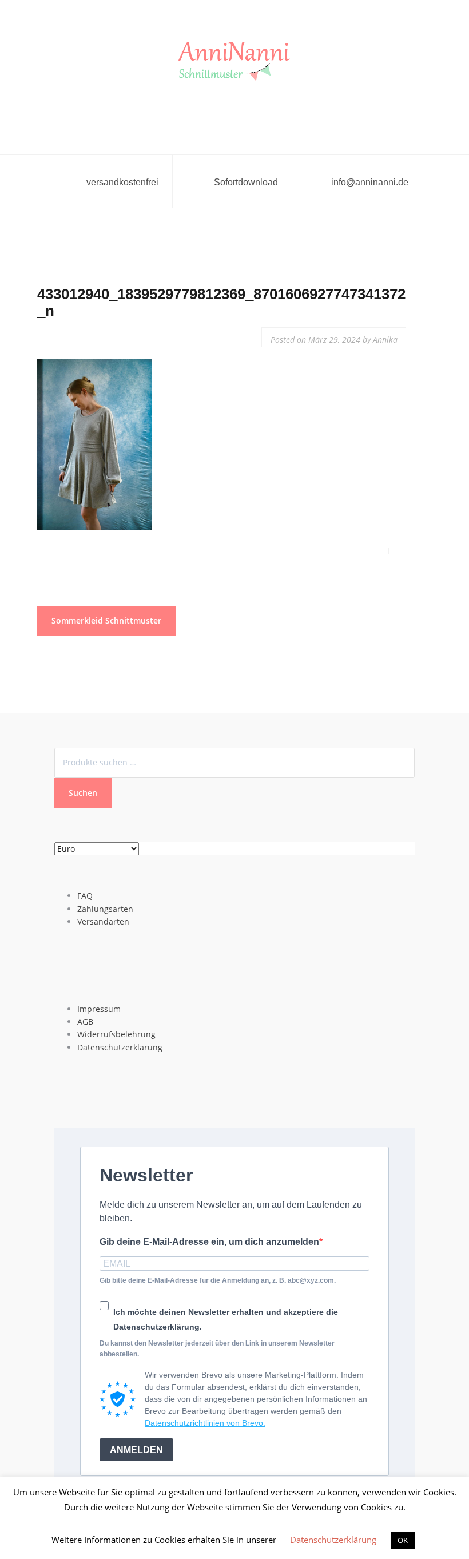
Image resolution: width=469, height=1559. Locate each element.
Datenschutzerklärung (119, 1047)
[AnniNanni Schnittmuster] (234, 62)
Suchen (83, 792)
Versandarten (103, 921)
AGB (85, 1021)
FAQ (85, 895)
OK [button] (403, 1540)
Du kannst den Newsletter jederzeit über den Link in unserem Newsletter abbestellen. (217, 1348)
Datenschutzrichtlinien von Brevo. (205, 1422)
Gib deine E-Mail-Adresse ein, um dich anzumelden (209, 1242)
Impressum (99, 1008)
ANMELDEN (136, 1450)
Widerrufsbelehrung (116, 1034)
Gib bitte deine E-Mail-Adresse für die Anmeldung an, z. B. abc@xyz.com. (218, 1280)
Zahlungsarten (105, 908)
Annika (385, 339)
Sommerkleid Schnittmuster (106, 620)
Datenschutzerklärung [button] (333, 1539)
